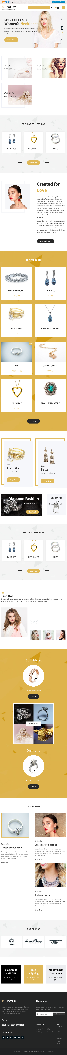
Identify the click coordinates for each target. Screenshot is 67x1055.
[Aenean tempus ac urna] (15, 815)
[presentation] (19, 162)
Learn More (11, 40)
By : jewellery (5, 844)
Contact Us (50, 1032)
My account (59, 1042)
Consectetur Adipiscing (46, 844)
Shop (59, 1031)
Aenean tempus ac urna (12, 847)
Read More (4, 863)
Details (33, 697)
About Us (40, 1029)
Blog (48, 1029)
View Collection (45, 241)
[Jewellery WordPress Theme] (9, 7)
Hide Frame (16, 2)
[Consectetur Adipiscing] (50, 814)
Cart (59, 1034)
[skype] (22, 1037)
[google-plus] (11, 1037)
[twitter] (7, 1037)
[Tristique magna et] (50, 864)
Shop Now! (13, 480)
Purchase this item (59, 2)
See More (33, 163)
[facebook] (3, 1037)
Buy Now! (32, 512)
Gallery (40, 1032)
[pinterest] (18, 1037)
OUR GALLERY (33, 724)
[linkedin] (15, 1037)
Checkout (59, 1039)
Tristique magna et (44, 894)
